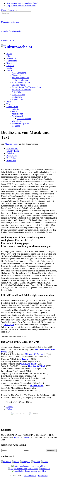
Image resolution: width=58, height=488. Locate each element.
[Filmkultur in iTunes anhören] (44, 468)
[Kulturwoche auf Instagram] (25, 461)
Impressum (42, 475)
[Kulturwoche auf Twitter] (15, 461)
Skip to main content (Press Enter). (21, 6)
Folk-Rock (11, 153)
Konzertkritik (12, 148)
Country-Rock (12, 151)
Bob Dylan (11, 158)
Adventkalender (8, 40)
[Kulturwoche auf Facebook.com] (6, 461)
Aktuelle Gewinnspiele (11, 31)
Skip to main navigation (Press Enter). (22, 3)
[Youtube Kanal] (44, 461)
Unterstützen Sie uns (10, 22)
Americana (11, 160)
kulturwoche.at (30, 475)
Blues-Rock (11, 156)
